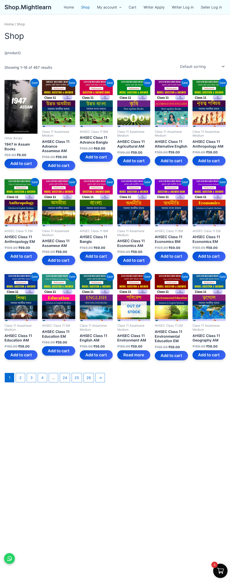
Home (69, 7)
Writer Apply (154, 7)
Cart (132, 7)
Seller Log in (211, 7)
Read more (133, 354)
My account (107, 7)
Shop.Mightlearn (27, 7)
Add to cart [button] (21, 163)
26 (88, 377)
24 (65, 377)
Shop (85, 7)
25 (77, 377)
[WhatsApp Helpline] (9, 558)
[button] (119, 7)
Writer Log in (183, 7)
